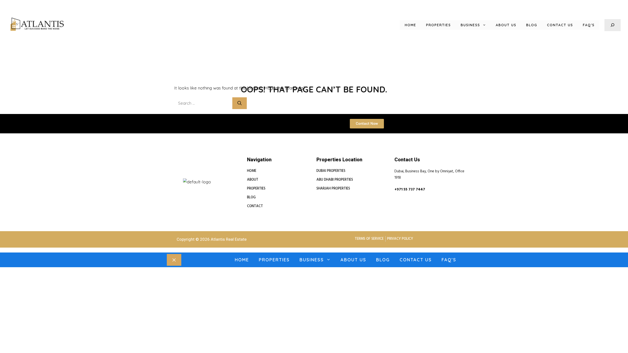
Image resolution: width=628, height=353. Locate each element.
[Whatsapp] (202, 176)
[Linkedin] (179, 176)
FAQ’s (589, 25)
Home (410, 25)
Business (470, 25)
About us (506, 25)
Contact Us (560, 25)
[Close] (174, 260)
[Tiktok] (214, 176)
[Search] (239, 103)
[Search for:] (203, 103)
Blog (531, 25)
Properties (438, 25)
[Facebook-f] (191, 176)
